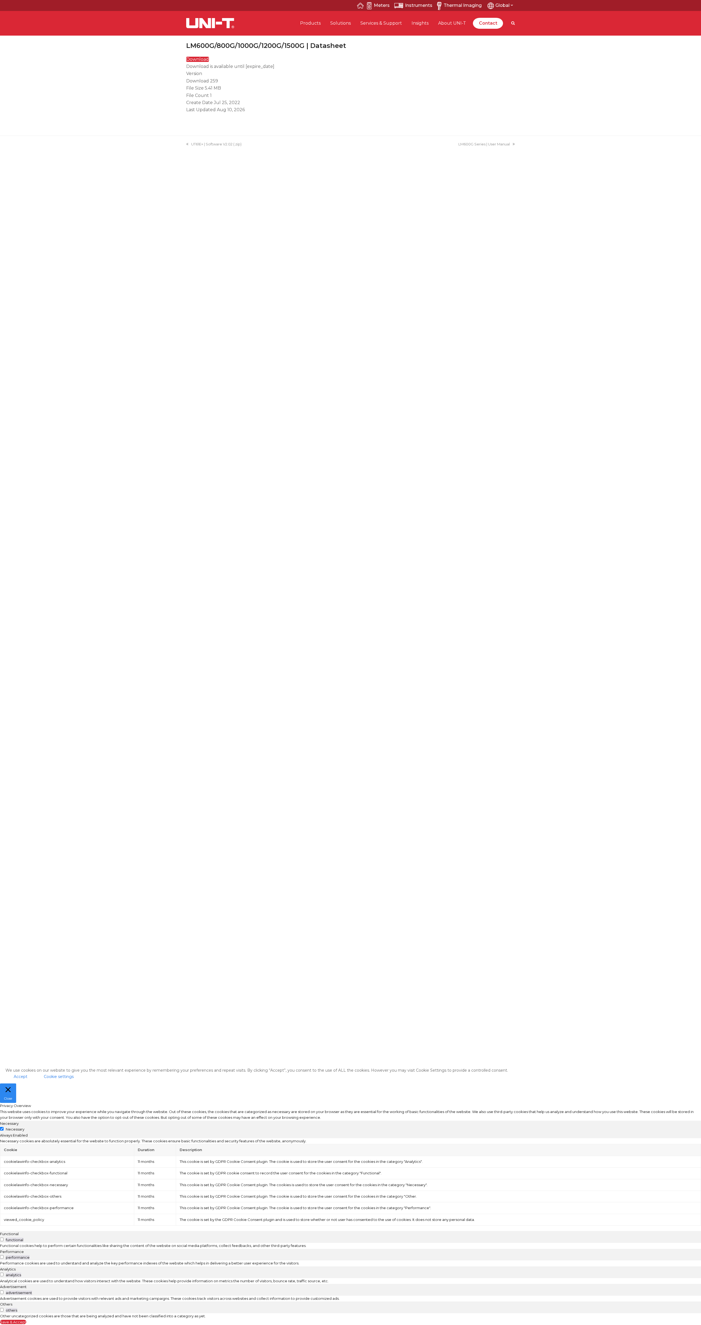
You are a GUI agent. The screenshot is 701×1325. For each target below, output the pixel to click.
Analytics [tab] (8, 1269)
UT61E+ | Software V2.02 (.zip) (216, 144)
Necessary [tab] (9, 1123)
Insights (420, 23)
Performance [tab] (12, 1251)
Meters (382, 5)
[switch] (2, 1239)
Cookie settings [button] (59, 1076)
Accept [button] (20, 1076)
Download (197, 59)
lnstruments (418, 5)
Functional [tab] (9, 1234)
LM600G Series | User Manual (484, 144)
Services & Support (381, 23)
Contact (488, 23)
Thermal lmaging (463, 5)
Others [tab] (6, 1304)
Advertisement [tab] (13, 1286)
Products (310, 23)
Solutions (340, 23)
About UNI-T (452, 23)
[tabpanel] (350, 1182)
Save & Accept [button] (13, 1322)
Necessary (15, 1129)
